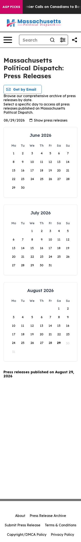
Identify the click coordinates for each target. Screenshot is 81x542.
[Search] (52, 40)
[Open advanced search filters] (62, 40)
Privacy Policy (62, 534)
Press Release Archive (48, 515)
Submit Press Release (22, 525)
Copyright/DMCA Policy (26, 534)
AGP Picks (11, 7)
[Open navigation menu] (7, 40)
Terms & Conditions (60, 525)
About (20, 515)
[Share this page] (74, 40)
